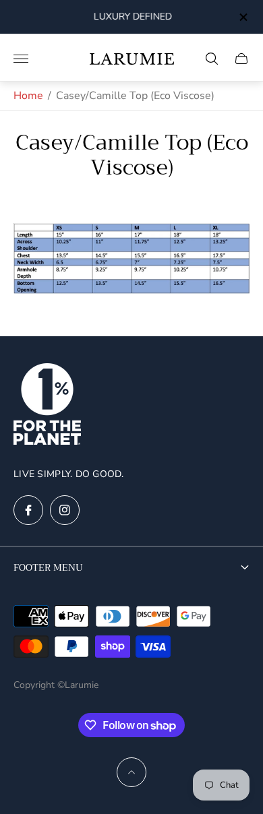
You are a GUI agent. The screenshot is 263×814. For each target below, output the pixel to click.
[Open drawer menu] (21, 58)
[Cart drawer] (241, 58)
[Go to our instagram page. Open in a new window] (65, 510)
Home (28, 95)
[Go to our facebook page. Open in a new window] (28, 510)
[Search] (212, 58)
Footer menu (48, 567)
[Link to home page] (47, 405)
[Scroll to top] (131, 772)
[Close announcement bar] (242, 17)
